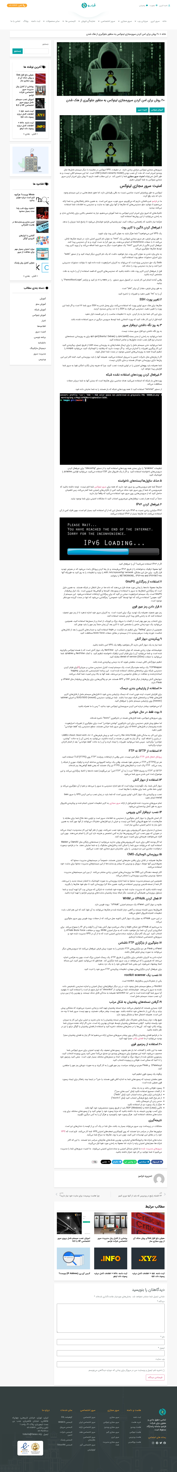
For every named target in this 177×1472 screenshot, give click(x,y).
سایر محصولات (52, 21)
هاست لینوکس (135, 1432)
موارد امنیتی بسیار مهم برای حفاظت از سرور (24, 250)
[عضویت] (157, 5)
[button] (157, 1162)
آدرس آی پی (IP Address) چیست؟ (74, 1273)
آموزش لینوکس (39, 315)
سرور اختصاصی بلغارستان (89, 1438)
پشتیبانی (142, 5)
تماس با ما (15, 21)
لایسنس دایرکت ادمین (66, 1433)
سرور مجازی (126, 21)
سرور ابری (155, 21)
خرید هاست (136, 1422)
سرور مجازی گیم (112, 1432)
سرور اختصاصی (108, 21)
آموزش (43, 298)
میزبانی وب (142, 21)
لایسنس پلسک (66, 1439)
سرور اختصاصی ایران (87, 1422)
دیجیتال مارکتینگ (38, 348)
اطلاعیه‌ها (41, 326)
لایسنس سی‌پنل (66, 1427)
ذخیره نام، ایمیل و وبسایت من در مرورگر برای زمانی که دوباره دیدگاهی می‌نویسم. (125, 1370)
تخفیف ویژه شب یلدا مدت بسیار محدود (25, 210)
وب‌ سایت (160, 1359)
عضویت (152, 5)
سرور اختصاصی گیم (87, 1444)
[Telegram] (157, 1443)
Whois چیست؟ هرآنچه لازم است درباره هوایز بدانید (24, 197)
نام (162, 1337)
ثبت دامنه (35, 21)
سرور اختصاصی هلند (87, 1432)
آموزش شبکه (40, 309)
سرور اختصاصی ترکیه (87, 1427)
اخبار (44, 320)
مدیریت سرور (40, 354)
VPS (63, 1131)
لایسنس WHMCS (65, 1422)
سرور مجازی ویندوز (111, 1427)
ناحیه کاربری (163, 5)
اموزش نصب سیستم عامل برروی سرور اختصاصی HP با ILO (25, 102)
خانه (164, 21)
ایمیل (161, 1348)
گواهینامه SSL (66, 1417)
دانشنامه (42, 342)
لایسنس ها (70, 21)
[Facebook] (164, 1443)
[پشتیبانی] (147, 5)
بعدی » (26, 134)
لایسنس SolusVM (64, 1444)
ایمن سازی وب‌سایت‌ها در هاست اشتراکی (23, 223)
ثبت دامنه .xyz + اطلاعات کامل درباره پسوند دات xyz (25, 114)
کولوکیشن (91, 1449)
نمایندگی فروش (88, 21)
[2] (79, 667)
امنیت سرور (40, 331)
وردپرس (42, 359)
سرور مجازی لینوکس (111, 1422)
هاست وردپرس (135, 1437)
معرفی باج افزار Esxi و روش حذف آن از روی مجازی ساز (25, 77)
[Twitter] (161, 1443)
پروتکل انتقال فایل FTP (151, 757)
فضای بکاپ (138, 1038)
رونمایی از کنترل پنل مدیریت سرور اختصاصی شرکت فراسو (25, 91)
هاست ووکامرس (134, 1442)
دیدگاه (161, 1301)
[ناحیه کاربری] (169, 5)
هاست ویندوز (135, 1427)
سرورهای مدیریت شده (151, 1148)
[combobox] (36, 51)
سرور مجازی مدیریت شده (111, 1443)
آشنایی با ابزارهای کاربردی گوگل (26, 237)
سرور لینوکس (100, 487)
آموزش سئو (41, 304)
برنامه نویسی (40, 337)
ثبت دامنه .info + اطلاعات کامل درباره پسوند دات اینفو (25, 125)
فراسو (154, 201)
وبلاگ (25, 21)
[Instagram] (153, 1443)
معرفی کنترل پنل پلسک (24, 262)
